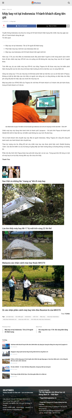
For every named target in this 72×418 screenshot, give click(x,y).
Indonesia (28, 316)
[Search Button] (69, 3)
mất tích (35, 316)
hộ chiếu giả (19, 316)
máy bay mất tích (24, 319)
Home (3, 9)
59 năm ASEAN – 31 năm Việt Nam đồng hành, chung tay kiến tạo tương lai (31, 367)
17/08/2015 (5, 21)
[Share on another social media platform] (68, 26)
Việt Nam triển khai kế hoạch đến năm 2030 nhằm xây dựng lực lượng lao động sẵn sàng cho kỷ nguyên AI (39, 344)
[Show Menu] (3, 3)
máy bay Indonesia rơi (9, 319)
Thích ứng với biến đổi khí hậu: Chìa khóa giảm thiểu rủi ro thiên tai (28, 374)
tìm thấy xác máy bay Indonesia (40, 319)
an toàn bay (10, 316)
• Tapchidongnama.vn (47, 398)
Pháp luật (9, 9)
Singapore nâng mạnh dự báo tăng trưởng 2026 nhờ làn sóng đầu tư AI (29, 351)
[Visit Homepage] (36, 3)
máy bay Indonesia (53, 316)
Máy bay (42, 316)
